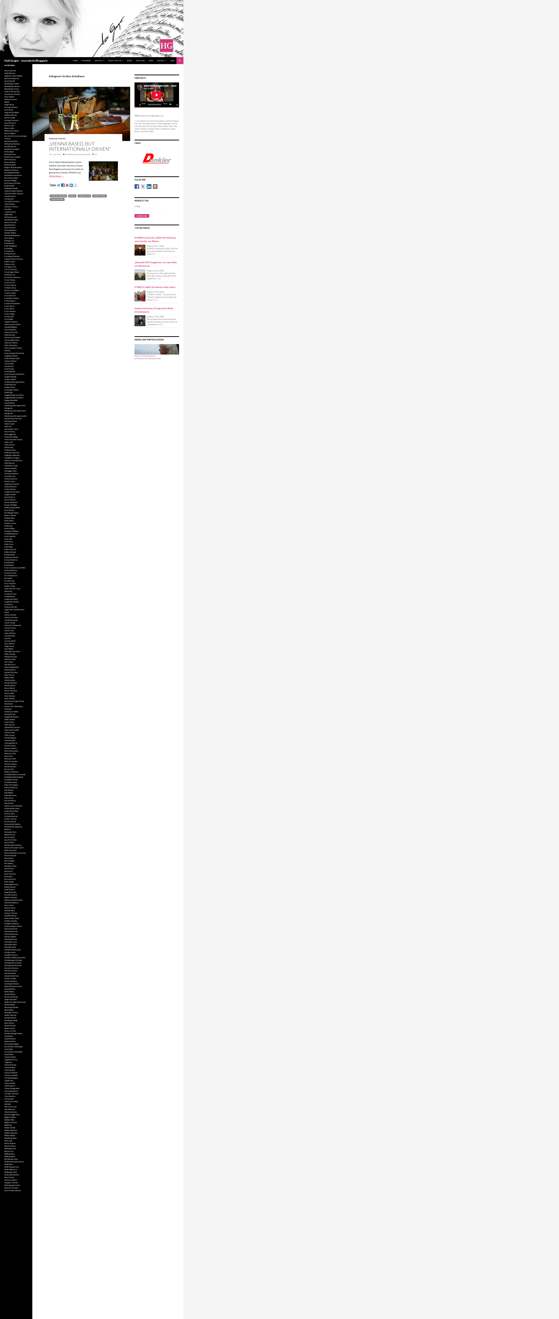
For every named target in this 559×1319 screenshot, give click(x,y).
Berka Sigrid (9, 152)
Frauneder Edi (10, 296)
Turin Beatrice (9, 1096)
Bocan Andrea (9, 162)
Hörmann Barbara (11, 473)
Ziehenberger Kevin (12, 1185)
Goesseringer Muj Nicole (14, 353)
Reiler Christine (10, 850)
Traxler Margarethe (12, 1088)
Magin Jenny (9, 646)
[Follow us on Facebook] (137, 186)
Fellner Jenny (9, 261)
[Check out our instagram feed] (155, 186)
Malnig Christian (10, 657)
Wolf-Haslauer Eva (11, 1167)
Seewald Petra (9, 989)
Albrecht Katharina (11, 78)
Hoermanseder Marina (13, 439)
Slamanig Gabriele (11, 1007)
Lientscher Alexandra (12, 625)
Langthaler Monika (11, 602)
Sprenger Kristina (11, 1012)
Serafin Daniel (9, 994)
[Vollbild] (176, 104)
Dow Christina (9, 227)
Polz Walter (8, 793)
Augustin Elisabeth (11, 112)
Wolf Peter (8, 1164)
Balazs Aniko (9, 128)
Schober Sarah (9, 952)
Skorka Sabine (9, 1005)
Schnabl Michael (10, 939)
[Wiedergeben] (139, 104)
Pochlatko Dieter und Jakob (14, 774)
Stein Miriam (9, 1023)
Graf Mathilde (9, 371)
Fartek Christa (9, 254)
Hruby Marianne (10, 479)
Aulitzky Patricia (10, 115)
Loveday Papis (9, 636)
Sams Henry (9, 905)
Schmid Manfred (10, 929)
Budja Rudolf (9, 186)
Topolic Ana (8, 1080)
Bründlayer (84, 196)
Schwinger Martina (11, 984)
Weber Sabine (9, 1135)
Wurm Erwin (9, 1177)
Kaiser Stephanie (10, 502)
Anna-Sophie (9, 97)
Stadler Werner (10, 1015)
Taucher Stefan (10, 1057)
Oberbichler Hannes (12, 727)
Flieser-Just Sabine (11, 290)
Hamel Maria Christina (13, 418)
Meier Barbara (10, 670)
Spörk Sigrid (8, 1010)
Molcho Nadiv (9, 680)
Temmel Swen (9, 1067)
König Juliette (9, 555)
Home (75, 60)
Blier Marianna (10, 159)
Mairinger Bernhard (12, 651)
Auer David (8, 110)
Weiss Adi (8, 1141)
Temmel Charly (10, 1065)
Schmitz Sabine (10, 937)
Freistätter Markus (11, 298)
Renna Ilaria (8, 858)
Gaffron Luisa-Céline (12, 324)
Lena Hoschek (57, 199)
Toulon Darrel (9, 1086)
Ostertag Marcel (10, 743)
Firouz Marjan (9, 280)
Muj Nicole (8, 704)
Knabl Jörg (8, 526)
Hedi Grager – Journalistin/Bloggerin (26, 60)
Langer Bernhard (11, 599)
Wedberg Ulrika (10, 1138)
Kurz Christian (10, 583)
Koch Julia (8, 539)
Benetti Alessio (10, 146)
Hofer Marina (9, 445)
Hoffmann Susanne (11, 452)
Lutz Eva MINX (10, 641)
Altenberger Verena (12, 86)
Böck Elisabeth (10, 165)
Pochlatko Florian (11, 780)
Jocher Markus (10, 489)
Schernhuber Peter (11, 918)
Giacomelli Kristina (11, 340)
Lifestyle (98, 60)
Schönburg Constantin (13, 963)
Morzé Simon (9, 688)
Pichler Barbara (10, 766)
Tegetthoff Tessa (10, 1060)
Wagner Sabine (10, 1117)
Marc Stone (8, 662)
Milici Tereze (9, 675)
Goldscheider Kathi (12, 358)
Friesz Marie (9, 309)
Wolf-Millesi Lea (10, 1169)
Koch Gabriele (9, 536)
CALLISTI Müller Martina (13, 193)
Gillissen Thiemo (11, 343)
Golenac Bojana (10, 361)
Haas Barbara (9, 403)
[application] (157, 94)
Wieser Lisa (9, 1151)
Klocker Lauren (10, 523)
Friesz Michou (10, 311)
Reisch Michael (10, 855)
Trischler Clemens (11, 1094)
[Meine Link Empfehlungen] (157, 349)
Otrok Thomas (10, 746)
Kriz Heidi (8, 578)
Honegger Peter (10, 471)
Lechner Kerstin (10, 607)
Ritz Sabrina (8, 863)
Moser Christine (10, 691)
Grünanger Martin (11, 390)
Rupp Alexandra (10, 892)
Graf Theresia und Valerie (14, 374)
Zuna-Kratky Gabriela (12, 1190)
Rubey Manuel (9, 887)
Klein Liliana (9, 521)
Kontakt (160, 60)
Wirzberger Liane (11, 1159)
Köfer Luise (8, 544)
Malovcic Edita (10, 659)
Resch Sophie (9, 861)
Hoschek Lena (9, 476)
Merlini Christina (10, 672)
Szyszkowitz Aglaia (11, 1044)
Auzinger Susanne (11, 120)
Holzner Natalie (10, 468)
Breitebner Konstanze (13, 175)
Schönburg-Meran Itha (13, 965)
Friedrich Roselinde (12, 303)
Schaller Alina (9, 910)
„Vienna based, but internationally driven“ (80, 146)
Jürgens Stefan (10, 494)
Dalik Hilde (8, 214)
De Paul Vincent (10, 217)
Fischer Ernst (9, 282)
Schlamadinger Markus (13, 926)
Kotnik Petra (9, 562)
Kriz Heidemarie (10, 575)
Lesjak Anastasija (11, 620)
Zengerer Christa (11, 1182)
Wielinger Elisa (10, 1148)
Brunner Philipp (10, 180)
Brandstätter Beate (11, 173)
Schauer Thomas (10, 913)
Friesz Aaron (9, 306)
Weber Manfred (10, 1130)
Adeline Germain (58, 196)
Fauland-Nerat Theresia (13, 259)
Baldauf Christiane (11, 131)
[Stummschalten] (171, 104)
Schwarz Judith (10, 978)
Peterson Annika (10, 761)
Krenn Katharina (10, 570)
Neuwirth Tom (10, 714)
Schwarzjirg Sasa (10, 981)
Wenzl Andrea (10, 1143)
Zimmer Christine (11, 1188)
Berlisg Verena (10, 154)
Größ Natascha (10, 384)
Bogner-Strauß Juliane (13, 167)
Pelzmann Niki (10, 759)
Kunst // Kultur (114, 60)
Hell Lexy (8, 426)
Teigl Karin (8, 1062)
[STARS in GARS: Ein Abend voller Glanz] (140, 296)
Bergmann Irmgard (11, 149)
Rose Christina (10, 874)
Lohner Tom (9, 630)
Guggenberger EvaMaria (13, 398)
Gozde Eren (9, 366)
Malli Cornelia (9, 654)
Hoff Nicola (8, 447)
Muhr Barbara (9, 696)
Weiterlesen (56, 176)
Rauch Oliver (9, 842)
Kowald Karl (9, 565)
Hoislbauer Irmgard (12, 458)
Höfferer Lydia (10, 450)
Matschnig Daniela (11, 667)
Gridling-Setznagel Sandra (14, 382)
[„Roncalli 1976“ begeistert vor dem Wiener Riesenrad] (140, 274)
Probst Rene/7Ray (11, 811)
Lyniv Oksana (9, 643)
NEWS (151, 60)
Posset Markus (10, 800)
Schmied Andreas (11, 934)
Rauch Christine (10, 840)
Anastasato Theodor (12, 94)
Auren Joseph (9, 118)
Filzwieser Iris (9, 275)
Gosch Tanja (9, 364)
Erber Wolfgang (10, 246)
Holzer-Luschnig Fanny (13, 460)
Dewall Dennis (9, 225)
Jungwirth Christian (12, 492)
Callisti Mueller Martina (13, 191)
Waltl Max (8, 1125)
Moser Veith (9, 693)
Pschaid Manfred (11, 816)
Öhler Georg (9, 735)
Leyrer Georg (9, 623)
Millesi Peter (9, 678)
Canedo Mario (9, 196)
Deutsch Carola (10, 222)
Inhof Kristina (9, 481)
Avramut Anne (10, 123)
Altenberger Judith (11, 84)
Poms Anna (8, 798)
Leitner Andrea (10, 615)
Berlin (72, 196)
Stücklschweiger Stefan (13, 1033)
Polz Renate (9, 790)
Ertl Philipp (8, 248)
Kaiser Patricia (10, 500)
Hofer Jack (8, 442)
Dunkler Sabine (10, 233)
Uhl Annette (9, 1099)
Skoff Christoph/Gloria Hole (15, 1002)
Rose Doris (8, 876)
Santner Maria (9, 908)
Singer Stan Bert (10, 999)
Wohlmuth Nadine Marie (14, 1162)
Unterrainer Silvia (11, 1101)
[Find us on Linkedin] (149, 186)
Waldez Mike (9, 1120)
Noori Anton (9, 722)
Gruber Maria (9, 387)
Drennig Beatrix (10, 230)
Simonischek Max (11, 997)
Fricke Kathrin (9, 301)
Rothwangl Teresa (11, 884)
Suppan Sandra (10, 1041)
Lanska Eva (8, 604)
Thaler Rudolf (9, 1070)
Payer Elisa (8, 756)
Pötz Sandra (9, 803)
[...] (153, 253)
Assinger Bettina (10, 107)
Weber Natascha (10, 1133)
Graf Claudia (9, 369)
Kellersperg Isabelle (12, 507)
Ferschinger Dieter (11, 272)
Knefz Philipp (9, 528)
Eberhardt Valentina (12, 235)
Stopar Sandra (9, 1028)
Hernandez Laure (11, 429)
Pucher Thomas (10, 819)
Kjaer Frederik (10, 515)
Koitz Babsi (8, 547)
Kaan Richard (9, 497)
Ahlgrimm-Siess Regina (13, 76)
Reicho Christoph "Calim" (14, 848)
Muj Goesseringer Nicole (14, 701)
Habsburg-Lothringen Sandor (15, 416)
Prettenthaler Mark (11, 808)
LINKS (172, 60)
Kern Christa (9, 510)
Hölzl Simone (9, 463)
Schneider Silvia (10, 944)
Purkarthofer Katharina (13, 827)
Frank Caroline (10, 293)
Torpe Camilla (9, 1083)
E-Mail (138, 206)
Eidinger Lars (9, 241)
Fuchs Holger (9, 314)
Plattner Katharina (11, 772)
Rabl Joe (7, 829)
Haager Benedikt (10, 400)
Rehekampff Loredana (13, 845)
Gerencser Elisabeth (12, 337)
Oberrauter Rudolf (11, 730)
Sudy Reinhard (10, 1039)
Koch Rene (8, 541)
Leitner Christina (10, 617)
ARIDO (7, 102)
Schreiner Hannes (11, 968)
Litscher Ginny (10, 628)
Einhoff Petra (9, 243)
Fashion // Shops (57, 139)
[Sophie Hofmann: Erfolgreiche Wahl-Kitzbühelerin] (140, 320)
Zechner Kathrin (10, 1180)
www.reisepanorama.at (145, 356)
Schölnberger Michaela (13, 960)
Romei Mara (9, 869)
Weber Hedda (9, 1128)
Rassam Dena (9, 837)
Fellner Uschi (9, 264)
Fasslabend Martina (12, 256)
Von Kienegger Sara (12, 1114)
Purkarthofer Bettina (12, 824)
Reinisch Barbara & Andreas (15, 853)
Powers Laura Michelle (13, 806)
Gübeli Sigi (8, 392)
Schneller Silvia (10, 947)
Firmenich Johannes (12, 277)
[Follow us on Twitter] (143, 186)
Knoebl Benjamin (11, 534)
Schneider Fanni (10, 942)
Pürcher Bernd (10, 821)
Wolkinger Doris (10, 1172)
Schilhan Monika (10, 921)
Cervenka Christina (11, 201)
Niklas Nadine (9, 719)
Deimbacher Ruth (11, 220)
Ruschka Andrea (10, 895)
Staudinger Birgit (10, 1020)
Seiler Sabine (9, 991)
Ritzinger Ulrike (10, 866)
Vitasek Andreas (10, 1112)
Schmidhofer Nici (11, 931)
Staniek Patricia (10, 1018)
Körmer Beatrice (11, 560)
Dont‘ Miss (140, 60)
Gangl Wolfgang (10, 327)
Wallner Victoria (10, 1122)
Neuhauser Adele (11, 712)
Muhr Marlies (9, 698)
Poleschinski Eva (10, 787)
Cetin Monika (9, 204)
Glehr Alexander (10, 345)
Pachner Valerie (10, 748)
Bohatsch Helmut (11, 170)
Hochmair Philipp (11, 437)
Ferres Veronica (10, 269)
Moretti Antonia (10, 683)
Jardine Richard (10, 487)
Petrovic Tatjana (10, 764)
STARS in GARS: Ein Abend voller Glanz (155, 287)
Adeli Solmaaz (9, 73)
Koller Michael (10, 552)
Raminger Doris (10, 832)
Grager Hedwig (10, 377)
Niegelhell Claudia (11, 717)
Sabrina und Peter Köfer (13, 900)
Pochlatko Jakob (10, 782)
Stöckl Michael (10, 1025)
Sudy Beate (8, 1036)
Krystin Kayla (9, 581)
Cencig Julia (9, 199)
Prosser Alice (9, 814)
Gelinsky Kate (9, 335)
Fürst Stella (8, 319)
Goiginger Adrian (11, 356)
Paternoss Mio (10, 753)
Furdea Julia (9, 316)
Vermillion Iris (9, 1109)
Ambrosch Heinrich (12, 91)
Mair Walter (9, 649)
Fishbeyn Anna (10, 288)
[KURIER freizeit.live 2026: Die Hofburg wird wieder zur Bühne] (140, 250)
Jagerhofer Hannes (11, 484)
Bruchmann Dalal (11, 178)
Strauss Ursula (10, 1031)
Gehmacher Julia (11, 332)
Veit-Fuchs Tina (10, 1107)
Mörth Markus (10, 685)
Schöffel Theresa (11, 955)
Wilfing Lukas (9, 1154)
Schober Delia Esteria (12, 950)
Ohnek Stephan (10, 738)
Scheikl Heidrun (10, 916)
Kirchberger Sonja (11, 513)
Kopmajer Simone (11, 557)
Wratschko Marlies (11, 1175)
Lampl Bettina (9, 596)
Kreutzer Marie (10, 573)
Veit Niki (7, 1104)
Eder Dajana (9, 238)
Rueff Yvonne (9, 889)
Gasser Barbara (10, 330)
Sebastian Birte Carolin (13, 986)
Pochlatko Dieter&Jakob (13, 777)
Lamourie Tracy (10, 594)
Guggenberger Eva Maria (14, 395)
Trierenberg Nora (11, 1091)
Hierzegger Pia (10, 434)
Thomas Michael (10, 1073)
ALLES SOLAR (9, 81)
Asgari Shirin (9, 104)
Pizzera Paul (9, 769)
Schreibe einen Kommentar (77, 154)
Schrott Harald (10, 973)
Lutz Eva (7, 638)
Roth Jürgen (9, 882)
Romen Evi (8, 871)
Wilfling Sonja (9, 1156)
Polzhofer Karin (10, 795)
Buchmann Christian (12, 183)
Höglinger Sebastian (12, 455)
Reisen (129, 60)
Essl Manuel (9, 251)
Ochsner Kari (9, 732)
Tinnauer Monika (11, 1075)
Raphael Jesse (9, 834)
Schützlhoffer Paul (11, 976)
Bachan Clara (9, 125)
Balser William (10, 133)
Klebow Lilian (9, 518)
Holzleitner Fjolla (11, 466)
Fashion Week (100, 196)
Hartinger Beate (10, 421)
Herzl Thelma (9, 432)
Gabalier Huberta (11, 322)
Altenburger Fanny (11, 89)
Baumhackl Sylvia (11, 141)
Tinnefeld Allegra (11, 1078)
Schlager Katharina (11, 923)
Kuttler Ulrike (9, 586)
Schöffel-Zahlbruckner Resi (14, 957)
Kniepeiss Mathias (11, 531)
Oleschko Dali (9, 740)
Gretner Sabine (10, 379)
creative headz (10, 212)
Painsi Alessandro (11, 751)
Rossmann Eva (10, 879)
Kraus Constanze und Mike (14, 568)
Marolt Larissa (9, 664)
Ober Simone (9, 725)
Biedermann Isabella (12, 157)
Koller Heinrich (10, 549)
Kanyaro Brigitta (10, 505)
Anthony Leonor (10, 99)
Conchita (7, 209)
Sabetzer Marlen (10, 897)
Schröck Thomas (10, 971)
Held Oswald (9, 424)
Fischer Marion (10, 285)
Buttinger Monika (11, 188)
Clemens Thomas (11, 207)
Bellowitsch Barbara (12, 144)
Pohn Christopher (11, 785)
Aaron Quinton (10, 70)
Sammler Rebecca (11, 903)
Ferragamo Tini (10, 267)
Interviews (86, 60)
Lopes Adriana (9, 633)
